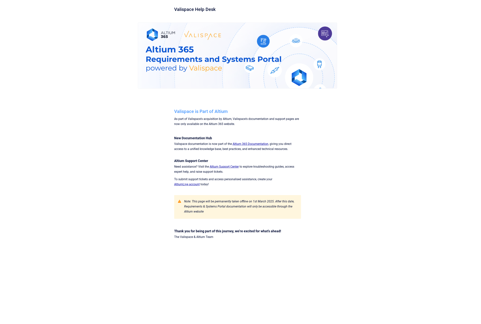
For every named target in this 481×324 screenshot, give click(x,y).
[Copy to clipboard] (172, 111)
